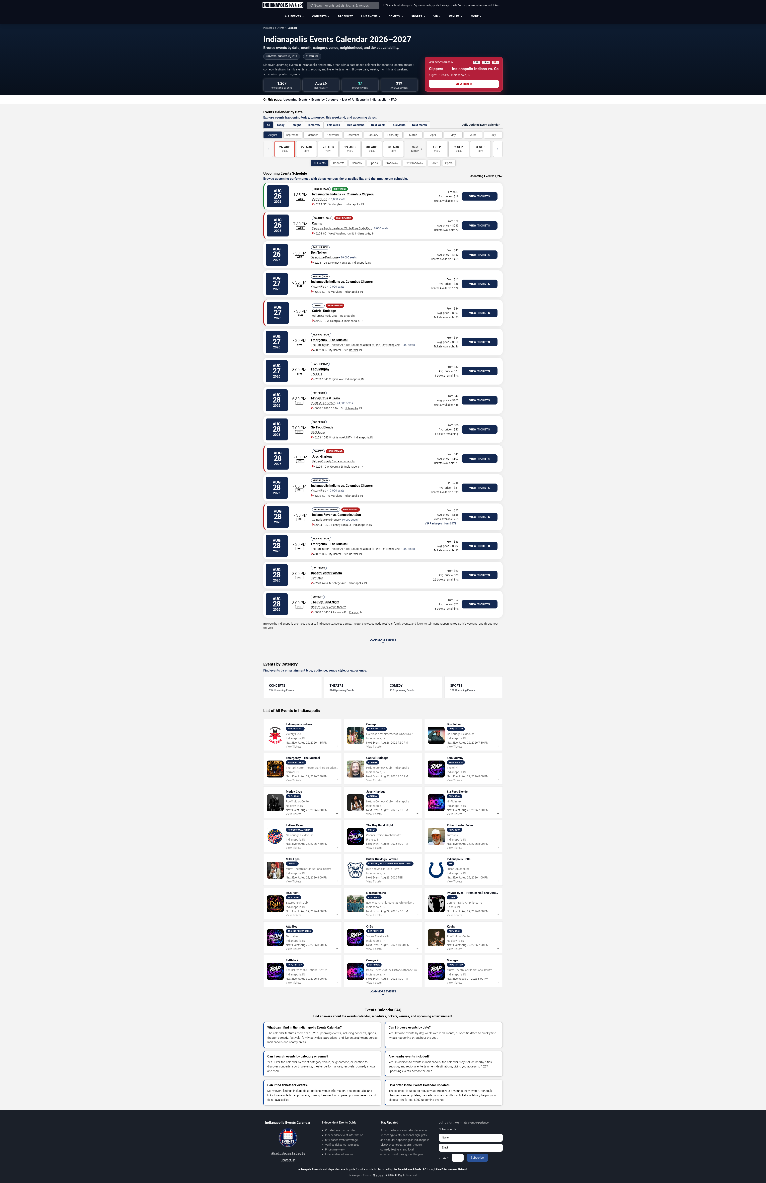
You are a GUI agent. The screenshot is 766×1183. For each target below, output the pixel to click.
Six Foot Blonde (322, 427)
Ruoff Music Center (323, 403)
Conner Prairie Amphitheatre (328, 607)
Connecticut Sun (349, 515)
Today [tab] (280, 125)
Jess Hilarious (322, 456)
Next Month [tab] (419, 125)
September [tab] (292, 134)
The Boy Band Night (325, 602)
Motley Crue (319, 398)
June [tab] (473, 134)
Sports (416, 16)
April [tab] (433, 134)
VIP (435, 16)
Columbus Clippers (360, 194)
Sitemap (378, 1175)
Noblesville (351, 408)
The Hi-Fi (316, 374)
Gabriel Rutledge (324, 311)
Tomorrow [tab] (313, 125)
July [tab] (493, 134)
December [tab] (353, 134)
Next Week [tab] (378, 125)
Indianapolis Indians (326, 194)
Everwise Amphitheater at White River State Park (342, 228)
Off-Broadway (414, 163)
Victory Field (319, 199)
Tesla (336, 398)
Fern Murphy (320, 369)
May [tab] (453, 134)
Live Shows (369, 16)
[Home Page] (282, 5)
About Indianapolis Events (288, 1153)
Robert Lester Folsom (326, 573)
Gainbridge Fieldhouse (325, 257)
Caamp (317, 223)
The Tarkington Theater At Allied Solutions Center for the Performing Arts (355, 344)
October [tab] (313, 134)
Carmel (353, 350)
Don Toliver (319, 252)
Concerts (319, 16)
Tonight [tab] (296, 125)
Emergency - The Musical (329, 340)
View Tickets (463, 83)
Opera (449, 163)
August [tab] (272, 134)
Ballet (434, 163)
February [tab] (393, 134)
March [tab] (413, 134)
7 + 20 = (444, 1157)
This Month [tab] (398, 125)
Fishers (353, 612)
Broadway (345, 16)
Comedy (394, 16)
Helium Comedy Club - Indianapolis (333, 315)
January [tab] (373, 134)
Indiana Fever (322, 515)
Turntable (317, 578)
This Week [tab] (333, 125)
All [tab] (268, 125)
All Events (293, 16)
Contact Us (288, 1160)
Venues (454, 16)
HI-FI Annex (318, 432)
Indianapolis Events (273, 28)
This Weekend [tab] (355, 125)
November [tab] (333, 134)
